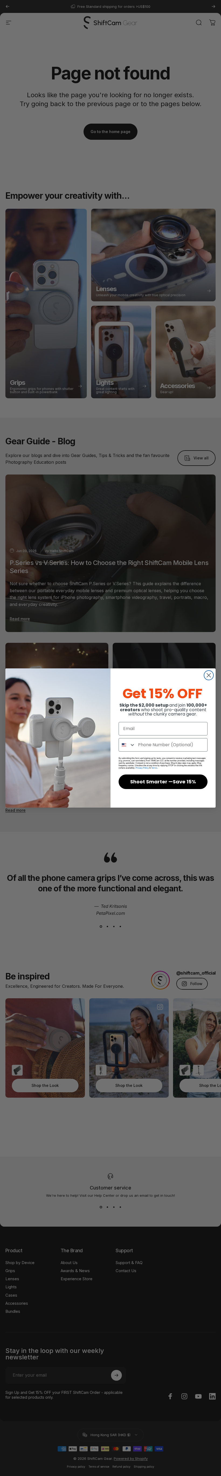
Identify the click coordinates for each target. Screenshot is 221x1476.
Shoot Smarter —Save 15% (163, 781)
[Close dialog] (208, 675)
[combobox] (127, 744)
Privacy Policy (142, 768)
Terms (154, 768)
